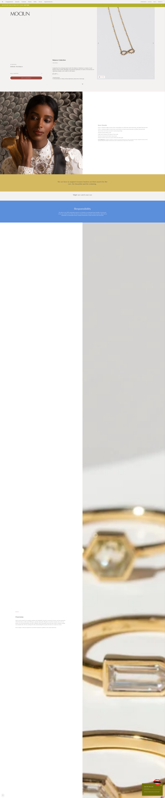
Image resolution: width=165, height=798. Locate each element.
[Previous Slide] (98, 43)
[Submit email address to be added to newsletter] (160, 788)
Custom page (81, 78)
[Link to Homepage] (26, 14)
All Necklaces (13, 64)
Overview (19, 617)
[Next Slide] (153, 43)
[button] (2, 1)
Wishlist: (160, 1)
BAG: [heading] (155, 1)
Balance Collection (59, 60)
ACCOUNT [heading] (150, 1)
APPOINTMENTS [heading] (143, 1)
